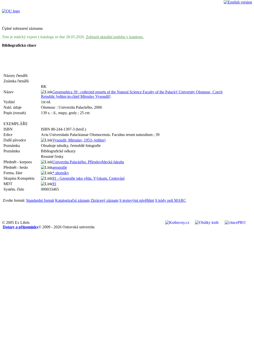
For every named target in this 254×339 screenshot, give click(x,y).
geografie (59, 167)
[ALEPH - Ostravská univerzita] (11, 11)
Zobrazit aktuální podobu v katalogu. (115, 37)
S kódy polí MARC (170, 200)
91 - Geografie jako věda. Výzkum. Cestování (88, 178)
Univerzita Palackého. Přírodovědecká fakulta (88, 162)
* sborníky (60, 173)
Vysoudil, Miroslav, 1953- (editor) (78, 140)
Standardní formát (40, 200)
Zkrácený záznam (104, 200)
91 (54, 184)
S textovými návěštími (136, 200)
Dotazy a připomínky (20, 227)
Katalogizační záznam (72, 200)
